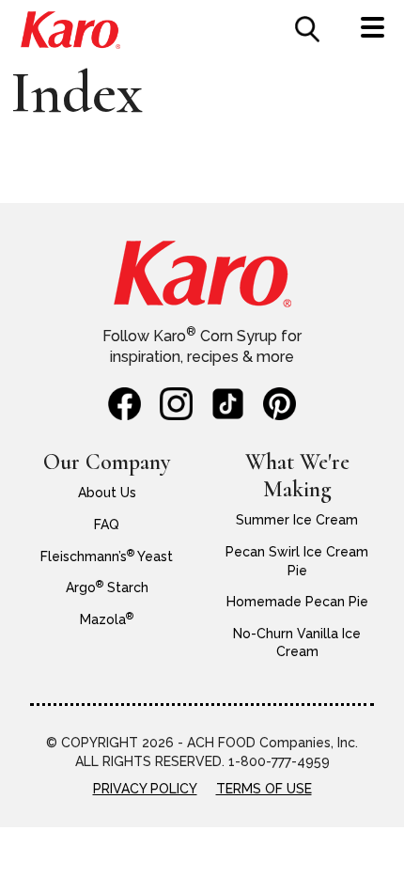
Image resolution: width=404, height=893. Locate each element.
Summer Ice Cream (297, 519)
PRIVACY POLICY (145, 788)
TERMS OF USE (264, 788)
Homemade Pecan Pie (297, 601)
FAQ (106, 524)
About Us (107, 492)
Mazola (106, 619)
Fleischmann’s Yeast (106, 556)
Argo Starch (107, 587)
